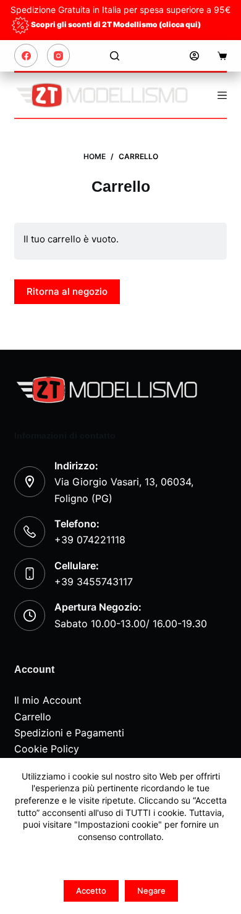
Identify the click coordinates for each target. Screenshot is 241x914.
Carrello (32, 716)
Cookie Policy (46, 749)
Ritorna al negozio (67, 291)
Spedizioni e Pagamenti (69, 733)
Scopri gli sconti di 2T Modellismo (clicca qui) (116, 24)
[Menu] (222, 95)
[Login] (194, 55)
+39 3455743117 (93, 581)
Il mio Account (48, 700)
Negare (151, 890)
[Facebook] (26, 55)
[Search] (114, 55)
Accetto (91, 890)
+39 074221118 (89, 539)
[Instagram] (58, 55)
